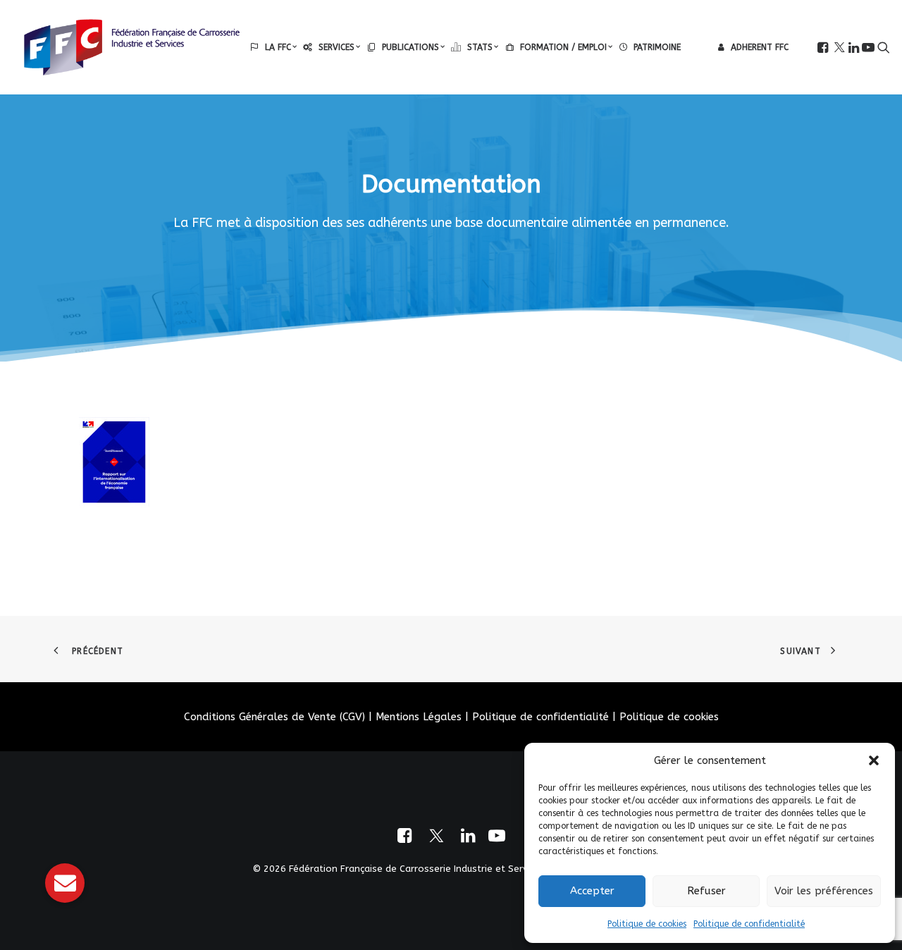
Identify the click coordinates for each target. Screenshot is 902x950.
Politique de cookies (646, 924)
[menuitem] (273, 47)
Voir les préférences (823, 890)
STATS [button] (480, 47)
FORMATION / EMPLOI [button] (563, 47)
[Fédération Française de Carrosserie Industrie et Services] (132, 47)
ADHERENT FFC (760, 47)
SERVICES (336, 47)
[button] (874, 760)
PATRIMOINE (657, 47)
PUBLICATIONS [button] (410, 47)
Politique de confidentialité (749, 924)
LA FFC (278, 47)
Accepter (592, 890)
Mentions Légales (419, 716)
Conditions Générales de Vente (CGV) (274, 716)
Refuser (706, 890)
